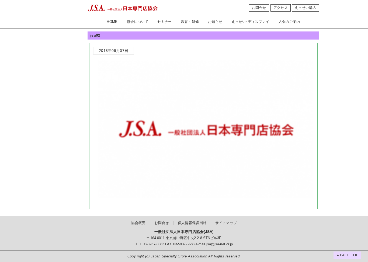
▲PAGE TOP (347, 255)
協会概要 (138, 223)
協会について (137, 22)
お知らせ (215, 22)
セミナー (164, 22)
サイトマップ (226, 223)
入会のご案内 (289, 22)
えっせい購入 (305, 8)
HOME (112, 22)
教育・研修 (190, 22)
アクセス (280, 8)
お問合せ (259, 8)
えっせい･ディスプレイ (250, 22)
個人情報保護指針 (192, 223)
